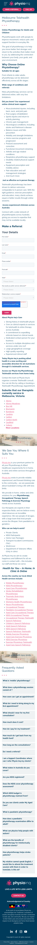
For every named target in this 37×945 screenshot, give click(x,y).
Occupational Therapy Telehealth (20, 618)
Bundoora (10, 412)
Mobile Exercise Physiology (17, 634)
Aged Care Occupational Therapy (20, 613)
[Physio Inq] (19, 3)
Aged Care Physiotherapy (16, 588)
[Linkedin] (11, 931)
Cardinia (9, 414)
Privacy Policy (6, 941)
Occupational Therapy (15, 607)
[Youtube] (25, 931)
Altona (8, 401)
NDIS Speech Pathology (16, 629)
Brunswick (10, 409)
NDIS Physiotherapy (14, 586)
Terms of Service (14, 941)
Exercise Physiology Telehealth (19, 642)
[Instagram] (20, 931)
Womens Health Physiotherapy (19, 602)
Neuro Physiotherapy (15, 605)
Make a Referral (12, 9)
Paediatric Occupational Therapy (19, 610)
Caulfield (9, 422)
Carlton (9, 417)
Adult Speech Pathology (16, 626)
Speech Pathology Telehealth (18, 631)
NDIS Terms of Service (23, 941)
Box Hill (9, 406)
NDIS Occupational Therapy (17, 615)
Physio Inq (6, 463)
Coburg (9, 425)
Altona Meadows (13, 404)
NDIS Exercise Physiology (16, 640)
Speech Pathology (13, 621)
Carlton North (11, 420)
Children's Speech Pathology (18, 623)
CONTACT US (19, 895)
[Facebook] (16, 931)
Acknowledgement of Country (21, 943)
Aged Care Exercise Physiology (19, 637)
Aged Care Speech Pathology (18, 645)
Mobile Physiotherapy (15, 583)
